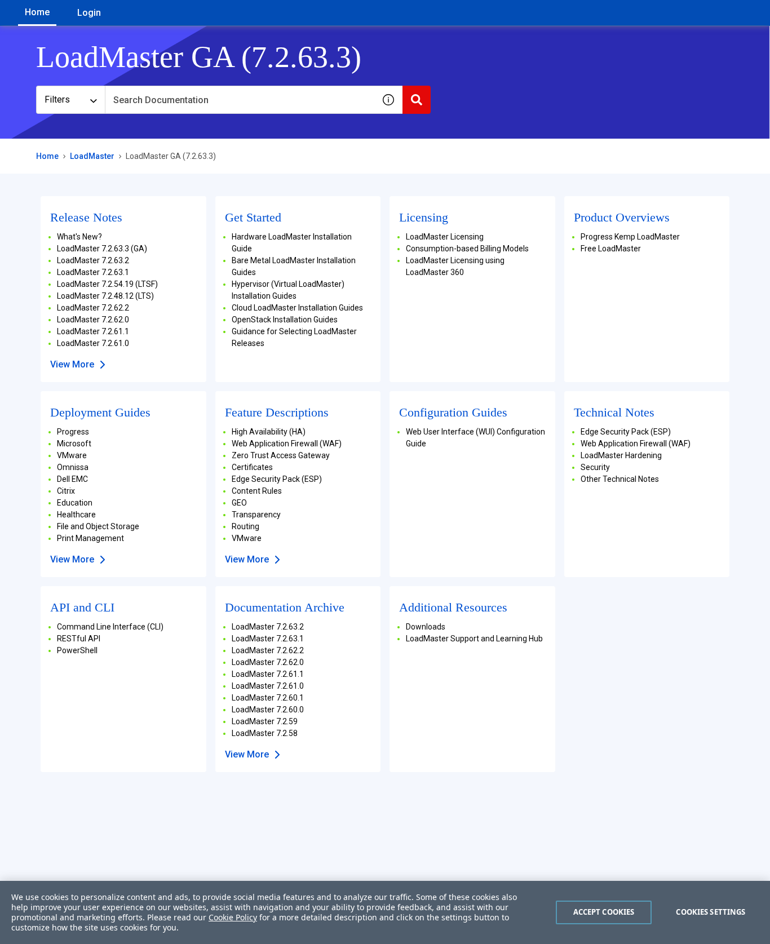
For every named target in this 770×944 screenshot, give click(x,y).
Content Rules (257, 490)
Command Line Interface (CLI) (110, 626)
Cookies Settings (710, 912)
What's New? (79, 236)
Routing (245, 526)
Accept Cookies (604, 912)
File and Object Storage (98, 526)
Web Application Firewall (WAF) (287, 443)
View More (72, 364)
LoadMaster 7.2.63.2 (93, 260)
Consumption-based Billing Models (467, 248)
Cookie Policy (233, 917)
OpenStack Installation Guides (285, 319)
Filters (57, 99)
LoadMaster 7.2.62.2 (93, 307)
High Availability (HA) (269, 431)
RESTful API (78, 638)
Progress (73, 431)
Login (89, 12)
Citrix (66, 490)
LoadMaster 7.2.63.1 (93, 272)
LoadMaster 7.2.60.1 (268, 697)
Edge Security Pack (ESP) (277, 479)
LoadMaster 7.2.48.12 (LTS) (105, 295)
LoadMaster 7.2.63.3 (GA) (102, 248)
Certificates (252, 467)
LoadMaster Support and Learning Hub (474, 638)
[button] (388, 100)
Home (37, 12)
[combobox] (239, 100)
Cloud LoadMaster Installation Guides (297, 307)
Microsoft (74, 443)
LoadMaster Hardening (621, 455)
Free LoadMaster (611, 248)
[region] (385, 912)
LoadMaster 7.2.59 (265, 721)
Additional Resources (453, 607)
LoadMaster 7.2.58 (265, 733)
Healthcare (76, 514)
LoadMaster (92, 156)
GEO (239, 502)
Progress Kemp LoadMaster (630, 236)
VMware (72, 455)
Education (74, 502)
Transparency (256, 514)
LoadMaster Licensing (445, 236)
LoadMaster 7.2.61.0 (93, 343)
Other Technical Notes (620, 479)
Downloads (425, 626)
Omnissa (72, 467)
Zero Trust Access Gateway (281, 455)
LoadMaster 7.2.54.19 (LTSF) (107, 284)
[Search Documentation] (416, 100)
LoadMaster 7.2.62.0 (93, 319)
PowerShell (77, 650)
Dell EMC (72, 479)
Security (595, 467)
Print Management (90, 538)
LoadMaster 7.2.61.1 (93, 331)
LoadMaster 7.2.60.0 (268, 709)
